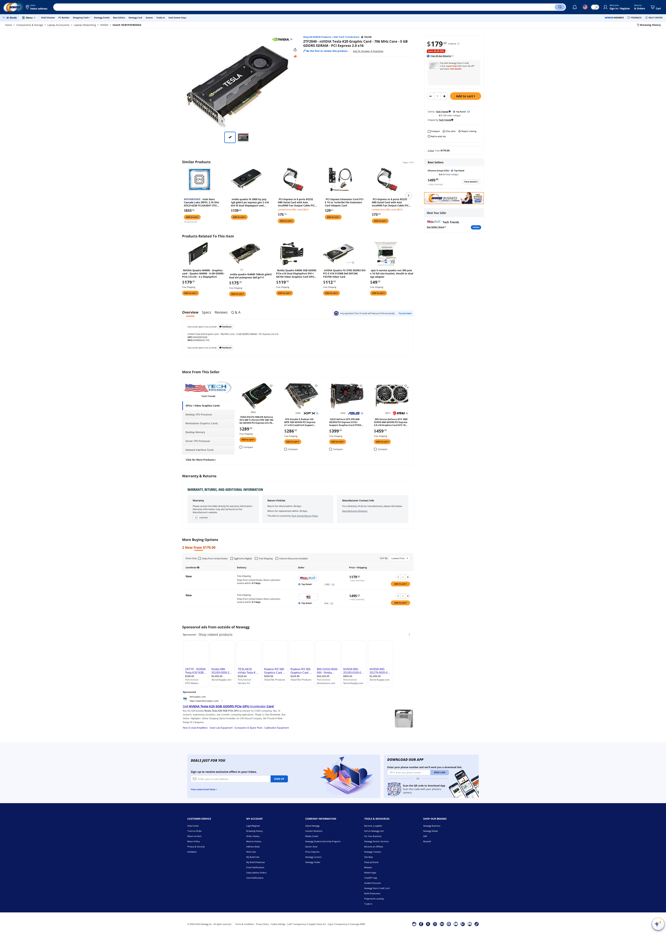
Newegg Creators (372, 851)
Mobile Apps (370, 872)
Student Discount (372, 883)
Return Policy (193, 841)
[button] (37, 7)
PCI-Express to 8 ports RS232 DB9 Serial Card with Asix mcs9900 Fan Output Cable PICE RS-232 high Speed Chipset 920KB (297, 202)
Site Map (368, 857)
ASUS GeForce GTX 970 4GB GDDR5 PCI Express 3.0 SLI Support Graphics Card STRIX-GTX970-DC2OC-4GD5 (345, 422)
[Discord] (470, 923)
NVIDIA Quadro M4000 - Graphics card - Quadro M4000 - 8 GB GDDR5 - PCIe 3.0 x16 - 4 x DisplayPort (203, 273)
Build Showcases (372, 893)
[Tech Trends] (322, 578)
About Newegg (312, 825)
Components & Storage (29, 25)
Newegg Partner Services (376, 841)
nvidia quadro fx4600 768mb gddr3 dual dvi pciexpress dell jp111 (250, 276)
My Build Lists (252, 857)
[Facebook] (421, 923)
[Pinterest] (448, 923)
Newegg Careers (313, 857)
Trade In (368, 903)
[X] (428, 923)
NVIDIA (104, 25)
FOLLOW (476, 227)
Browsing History (254, 831)
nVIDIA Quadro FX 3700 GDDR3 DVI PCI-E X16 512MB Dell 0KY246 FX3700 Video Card (344, 273)
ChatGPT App (370, 877)
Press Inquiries (312, 851)
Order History (252, 836)
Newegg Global (430, 831)
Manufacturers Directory (355, 510)
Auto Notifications (254, 877)
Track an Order (194, 831)
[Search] (560, 7)
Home (8, 25)
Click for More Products (200, 459)
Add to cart (465, 96)
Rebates (368, 867)
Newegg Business (431, 825)
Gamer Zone (311, 846)
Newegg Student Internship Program (322, 841)
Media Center (311, 836)
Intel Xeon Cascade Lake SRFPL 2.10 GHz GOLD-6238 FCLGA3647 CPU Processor (201, 202)
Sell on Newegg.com (374, 831)
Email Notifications (255, 867)
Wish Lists (251, 851)
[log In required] (271, 385)
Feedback (226, 326)
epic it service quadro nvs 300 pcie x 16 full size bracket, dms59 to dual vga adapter (391, 273)
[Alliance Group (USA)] (322, 596)
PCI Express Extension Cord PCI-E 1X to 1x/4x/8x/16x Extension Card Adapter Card (344, 202)
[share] (295, 50)
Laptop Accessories (58, 25)
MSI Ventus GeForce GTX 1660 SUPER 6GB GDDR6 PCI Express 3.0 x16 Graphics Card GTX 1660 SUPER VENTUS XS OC (391, 422)
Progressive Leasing (374, 898)
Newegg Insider (312, 862)
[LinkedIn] (442, 923)
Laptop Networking (85, 25)
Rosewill (427, 841)
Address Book (253, 846)
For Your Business (373, 836)
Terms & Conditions (244, 924)
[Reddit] (295, 56)
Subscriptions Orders (256, 872)
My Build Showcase (255, 862)
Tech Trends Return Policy (304, 515)
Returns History (253, 841)
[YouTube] (456, 923)
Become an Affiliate (373, 846)
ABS (425, 836)
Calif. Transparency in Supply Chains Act (306, 924)
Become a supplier (373, 825)
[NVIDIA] (282, 39)
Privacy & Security (196, 846)
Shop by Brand (371, 862)
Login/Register (253, 825)
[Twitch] (462, 923)
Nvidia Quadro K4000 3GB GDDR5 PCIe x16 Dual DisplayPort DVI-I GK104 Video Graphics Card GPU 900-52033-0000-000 (296, 273)
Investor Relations (313, 831)
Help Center (193, 825)
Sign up (279, 778)
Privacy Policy (262, 924)
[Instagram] (435, 923)
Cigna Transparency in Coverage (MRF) (346, 924)
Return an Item (194, 836)
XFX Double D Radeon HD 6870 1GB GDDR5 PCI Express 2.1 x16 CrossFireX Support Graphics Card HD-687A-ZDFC (300, 422)
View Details (470, 181)
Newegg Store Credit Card (377, 888)
